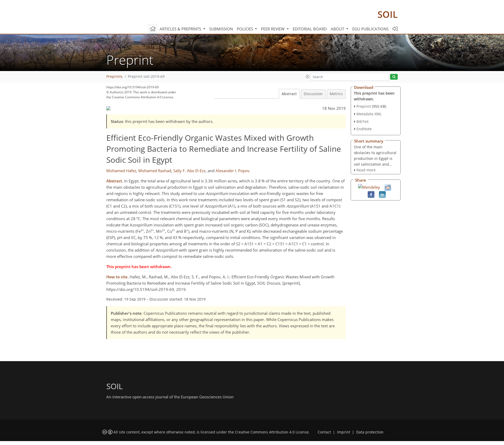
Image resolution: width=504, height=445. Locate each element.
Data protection (370, 432)
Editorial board (310, 28)
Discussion (313, 93)
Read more (366, 169)
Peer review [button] (273, 28)
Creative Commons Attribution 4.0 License (272, 432)
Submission (221, 28)
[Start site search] (394, 77)
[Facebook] (371, 194)
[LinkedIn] (382, 194)
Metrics (336, 93)
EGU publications (370, 28)
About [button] (338, 28)
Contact (324, 432)
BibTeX (362, 121)
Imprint (343, 432)
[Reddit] (387, 186)
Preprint (363, 106)
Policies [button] (245, 28)
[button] (307, 76)
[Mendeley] (369, 186)
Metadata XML (369, 113)
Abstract (289, 93)
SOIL (387, 14)
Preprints (114, 76)
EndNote (364, 128)
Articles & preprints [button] (181, 28)
